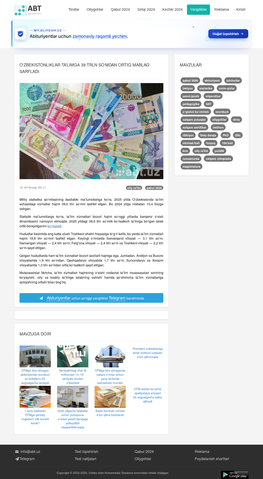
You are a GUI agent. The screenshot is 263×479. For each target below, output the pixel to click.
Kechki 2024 (172, 9)
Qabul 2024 (120, 9)
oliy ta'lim (134, 188)
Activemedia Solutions (119, 472)
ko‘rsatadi (54, 226)
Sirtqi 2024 (146, 9)
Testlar (73, 9)
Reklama (221, 9)
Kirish (241, 9)
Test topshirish (86, 451)
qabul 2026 (154, 188)
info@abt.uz (30, 451)
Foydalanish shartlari (212, 458)
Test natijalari (85, 458)
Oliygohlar (95, 9)
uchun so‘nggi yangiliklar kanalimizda (95, 298)
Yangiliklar (198, 9)
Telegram (27, 458)
